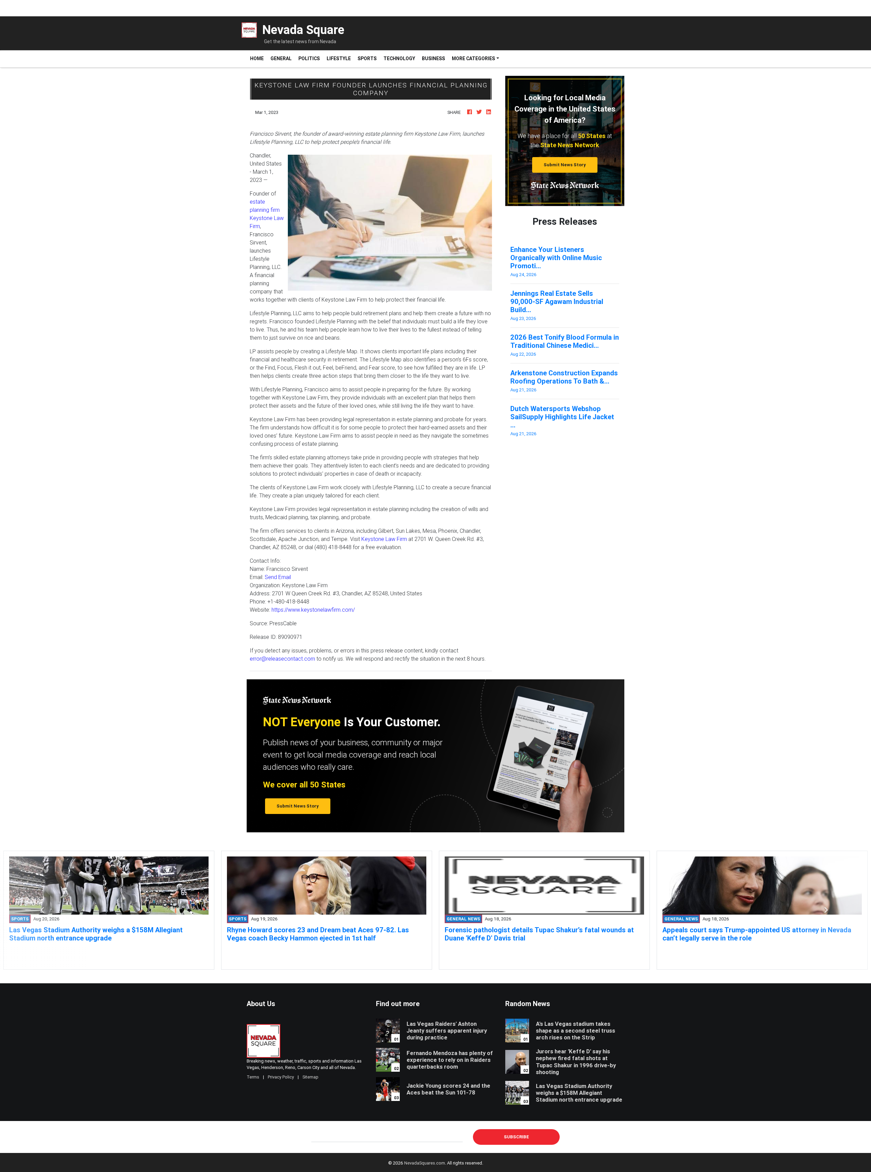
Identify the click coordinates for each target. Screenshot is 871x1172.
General (281, 58)
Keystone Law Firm (384, 539)
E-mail (318, 1136)
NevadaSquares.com (424, 1163)
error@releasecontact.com (282, 658)
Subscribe (516, 1137)
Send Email (278, 577)
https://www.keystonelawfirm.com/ (313, 609)
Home (258, 58)
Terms (253, 1077)
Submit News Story (565, 165)
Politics (309, 58)
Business (433, 58)
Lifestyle (339, 58)
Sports (367, 58)
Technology (399, 58)
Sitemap (310, 1077)
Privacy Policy (281, 1077)
